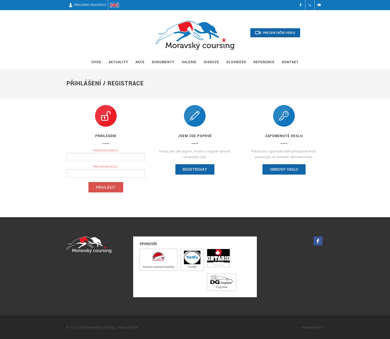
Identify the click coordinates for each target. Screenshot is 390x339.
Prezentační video (279, 32)
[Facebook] (300, 5)
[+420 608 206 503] (309, 5)
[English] (114, 5)
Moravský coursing (100, 327)
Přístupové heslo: (106, 167)
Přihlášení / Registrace (89, 5)
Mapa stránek (128, 327)
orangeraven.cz (312, 327)
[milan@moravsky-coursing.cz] (319, 5)
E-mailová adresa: (105, 150)
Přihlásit (106, 187)
